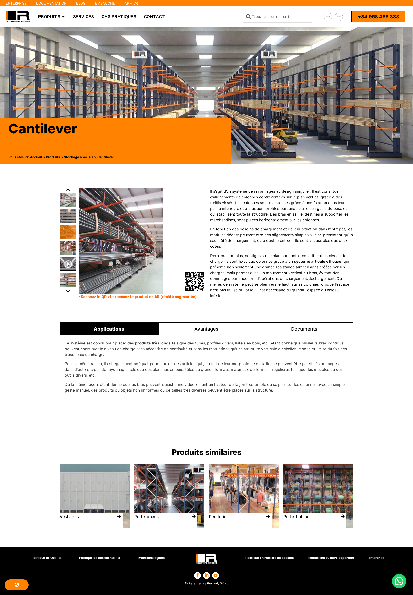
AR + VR (131, 3)
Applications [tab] (109, 329)
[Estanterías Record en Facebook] (198, 575)
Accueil (36, 157)
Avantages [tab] (206, 329)
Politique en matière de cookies (269, 558)
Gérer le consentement (17, 584)
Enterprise (16, 3)
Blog (81, 3)
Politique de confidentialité (100, 558)
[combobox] (277, 17)
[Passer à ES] (328, 17)
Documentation (51, 3)
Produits (53, 157)
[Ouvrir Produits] (63, 17)
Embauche (105, 3)
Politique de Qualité (47, 558)
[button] (68, 285)
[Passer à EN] (339, 17)
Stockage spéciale (78, 157)
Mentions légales (151, 558)
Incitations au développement (331, 558)
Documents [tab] (304, 329)
